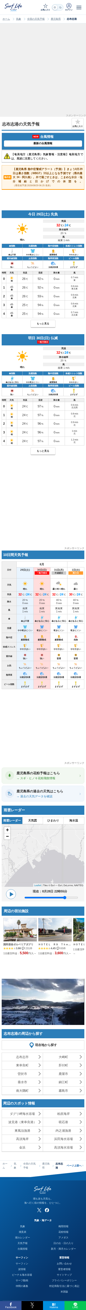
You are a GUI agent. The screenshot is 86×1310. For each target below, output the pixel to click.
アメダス (63, 1237)
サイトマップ (64, 1274)
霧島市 (63, 1090)
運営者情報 (64, 1269)
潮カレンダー (22, 1237)
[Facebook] (47, 1210)
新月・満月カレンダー (63, 1248)
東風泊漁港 (22, 1130)
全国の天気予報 (36, 18)
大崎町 (63, 1057)
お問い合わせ (64, 1263)
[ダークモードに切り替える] (57, 7)
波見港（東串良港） (22, 1122)
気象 (18, 18)
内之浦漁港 (63, 1130)
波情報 (22, 1269)
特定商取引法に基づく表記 (64, 1286)
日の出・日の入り (63, 1243)
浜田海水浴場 (63, 1139)
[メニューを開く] (78, 7)
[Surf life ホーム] (14, 7)
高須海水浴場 (63, 1147)
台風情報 (23, 1248)
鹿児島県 (56, 18)
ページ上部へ (75, 1165)
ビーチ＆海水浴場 (22, 1274)
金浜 (22, 1147)
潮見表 (22, 1232)
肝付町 (63, 1065)
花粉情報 (63, 1232)
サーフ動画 (22, 1280)
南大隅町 (22, 1090)
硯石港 (63, 1122)
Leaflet (37, 885)
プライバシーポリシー (64, 1280)
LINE (75, 1307)
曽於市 (22, 1074)
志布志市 (22, 1057)
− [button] (7, 836)
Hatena (54, 1307)
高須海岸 (22, 1139)
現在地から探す (46, 1045)
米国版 (64, 1291)
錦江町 (63, 1082)
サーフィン (22, 1263)
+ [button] (7, 829)
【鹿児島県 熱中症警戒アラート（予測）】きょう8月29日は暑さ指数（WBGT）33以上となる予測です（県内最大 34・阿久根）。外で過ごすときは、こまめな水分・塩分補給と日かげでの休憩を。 (43, 177)
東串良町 (22, 1065)
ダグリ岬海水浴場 (22, 1113)
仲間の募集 (22, 1286)
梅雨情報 (63, 1226)
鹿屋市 (63, 1074)
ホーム (6, 18)
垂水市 (22, 1082)
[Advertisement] (43, 71)
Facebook (10, 1307)
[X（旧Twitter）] (39, 1210)
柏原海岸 (63, 1113)
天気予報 (23, 1243)
